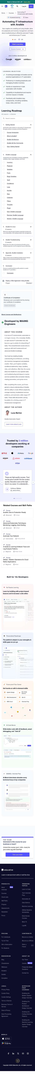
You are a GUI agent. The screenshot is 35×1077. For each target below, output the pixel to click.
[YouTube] (23, 1055)
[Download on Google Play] (7, 1043)
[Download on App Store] (7, 1038)
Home (3, 13)
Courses (11, 13)
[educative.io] (6, 6)
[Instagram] (28, 1055)
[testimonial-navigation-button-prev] (2, 482)
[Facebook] (8, 1055)
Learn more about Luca (13, 424)
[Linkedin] (13, 1055)
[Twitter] (18, 1055)
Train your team (18, 854)
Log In (24, 6)
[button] (2, 6)
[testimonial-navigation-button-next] (33, 482)
